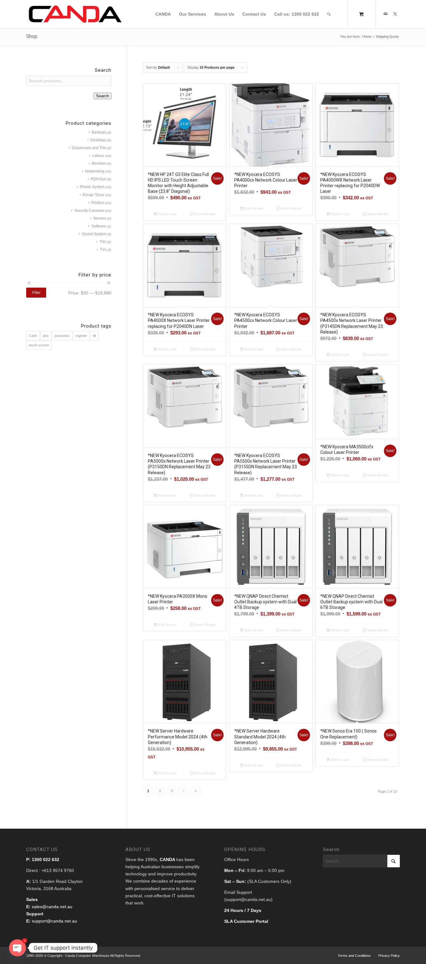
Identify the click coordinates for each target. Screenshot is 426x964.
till (94, 336)
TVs (103, 249)
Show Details (204, 214)
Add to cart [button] (167, 214)
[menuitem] (163, 14)
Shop (31, 36)
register (81, 336)
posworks (62, 336)
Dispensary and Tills (89, 148)
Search (102, 96)
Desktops (98, 140)
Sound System (94, 234)
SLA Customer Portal (246, 921)
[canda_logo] (75, 14)
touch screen (39, 345)
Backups (99, 132)
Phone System (92, 187)
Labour (98, 155)
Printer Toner (93, 195)
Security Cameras (89, 210)
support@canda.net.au (54, 920)
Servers (99, 218)
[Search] (329, 14)
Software (98, 226)
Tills (102, 242)
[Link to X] (395, 13)
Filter (36, 292)
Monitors (99, 163)
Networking (94, 171)
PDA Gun (98, 179)
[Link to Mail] (385, 13)
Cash (33, 336)
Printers (97, 203)
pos (46, 336)
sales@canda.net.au (52, 906)
